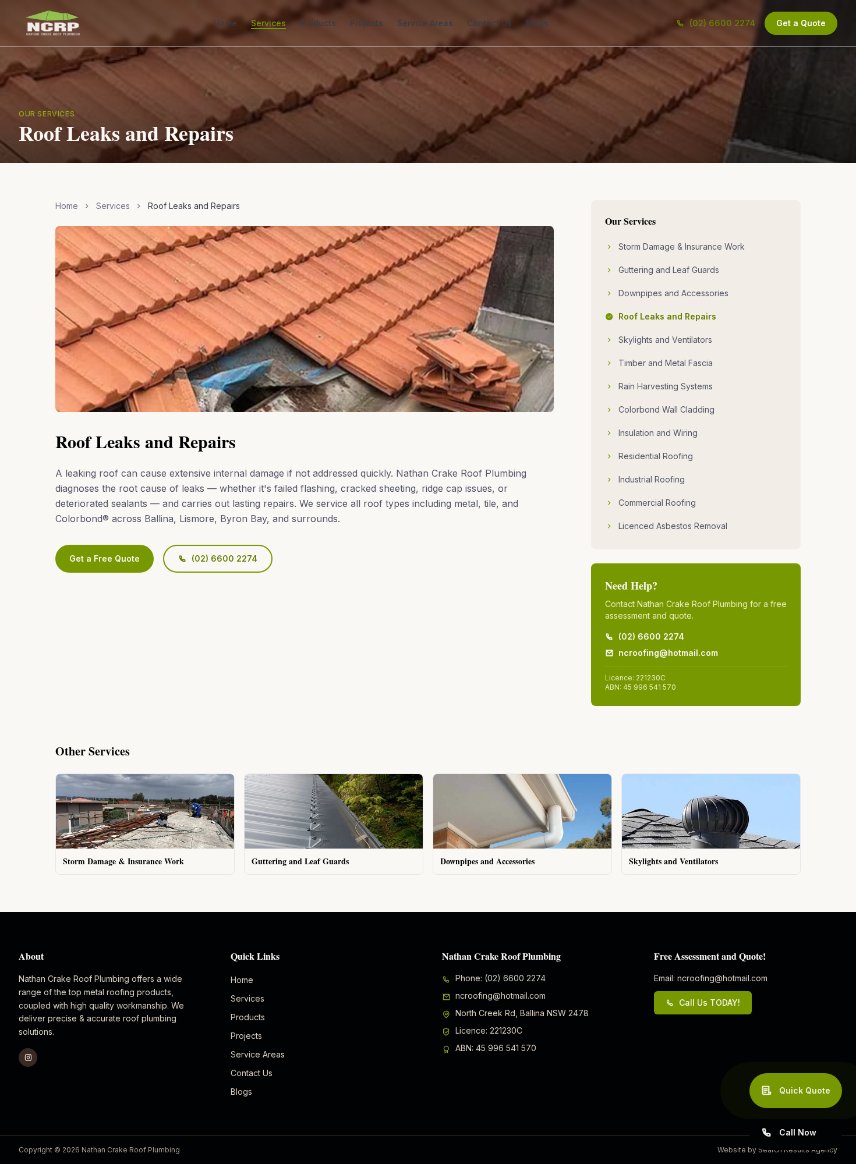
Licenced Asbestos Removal (672, 526)
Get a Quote (801, 23)
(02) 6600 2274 (722, 23)
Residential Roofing (655, 456)
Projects (366, 23)
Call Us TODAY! (709, 1002)
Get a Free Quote (104, 558)
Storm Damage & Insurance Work (681, 246)
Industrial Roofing (651, 479)
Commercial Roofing (657, 503)
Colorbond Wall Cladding (666, 409)
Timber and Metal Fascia (665, 363)
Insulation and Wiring (658, 433)
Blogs (537, 23)
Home (225, 23)
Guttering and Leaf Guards (668, 270)
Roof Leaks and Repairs (667, 316)
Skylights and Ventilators (665, 340)
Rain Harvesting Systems (665, 386)
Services (268, 23)
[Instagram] (28, 1057)
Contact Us (489, 23)
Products (318, 23)
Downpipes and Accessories (673, 293)
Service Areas (425, 23)
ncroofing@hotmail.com (668, 653)
